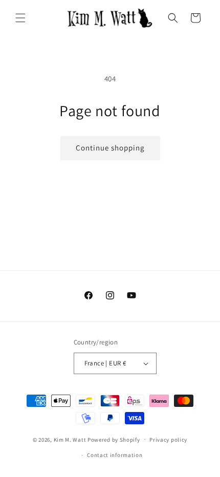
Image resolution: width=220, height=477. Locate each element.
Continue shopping (110, 148)
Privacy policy (168, 439)
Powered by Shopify (113, 439)
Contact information (114, 455)
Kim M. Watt (70, 439)
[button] (20, 18)
